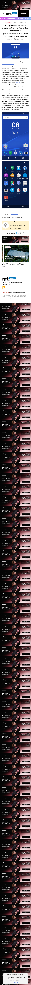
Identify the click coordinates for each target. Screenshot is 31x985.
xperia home (16, 264)
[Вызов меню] (3, 14)
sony (5, 264)
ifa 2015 (4, 266)
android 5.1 (23, 264)
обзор (18, 82)
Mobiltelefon (14, 214)
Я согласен (15, 982)
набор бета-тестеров (8, 64)
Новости (8, 22)
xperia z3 (10, 264)
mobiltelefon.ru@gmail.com (17, 292)
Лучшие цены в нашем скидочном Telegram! (15, 19)
